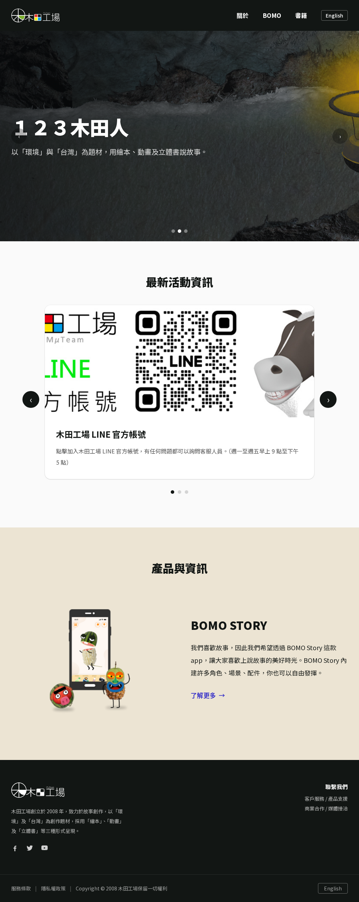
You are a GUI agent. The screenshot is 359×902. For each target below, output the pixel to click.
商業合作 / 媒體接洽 (326, 808)
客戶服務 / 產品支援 (326, 798)
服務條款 (21, 888)
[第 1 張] (173, 231)
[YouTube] (44, 848)
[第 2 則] (179, 492)
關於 (243, 15)
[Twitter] (30, 848)
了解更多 (208, 695)
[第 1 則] (172, 492)
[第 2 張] (179, 231)
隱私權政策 (53, 888)
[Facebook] (15, 848)
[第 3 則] (186, 492)
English (334, 15)
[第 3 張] (186, 231)
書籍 (301, 15)
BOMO (272, 15)
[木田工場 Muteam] (35, 15)
